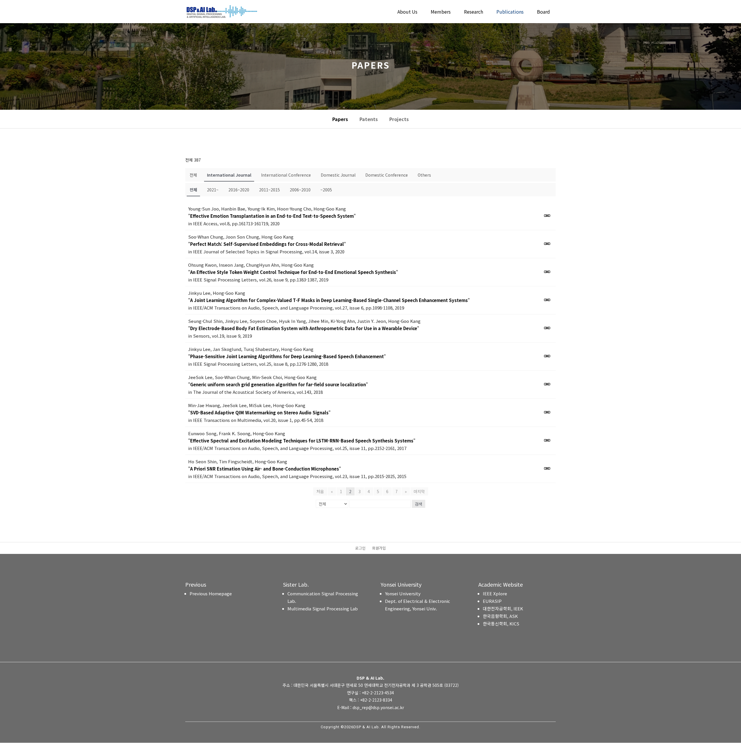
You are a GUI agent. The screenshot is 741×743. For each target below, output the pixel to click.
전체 (193, 175)
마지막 (419, 491)
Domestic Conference (386, 175)
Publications (510, 12)
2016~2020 (238, 190)
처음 (320, 491)
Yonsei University (403, 593)
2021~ (213, 190)
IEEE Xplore (495, 593)
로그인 (360, 548)
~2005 (326, 190)
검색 (418, 504)
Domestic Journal (338, 175)
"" (272, 216)
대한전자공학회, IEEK (503, 608)
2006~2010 (300, 190)
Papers (340, 119)
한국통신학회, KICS (501, 624)
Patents (369, 119)
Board (543, 12)
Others (424, 175)
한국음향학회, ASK (500, 616)
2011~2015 (269, 190)
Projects (399, 119)
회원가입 (379, 548)
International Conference (286, 175)
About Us (407, 12)
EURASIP (492, 601)
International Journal (229, 175)
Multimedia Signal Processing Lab (322, 608)
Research (473, 12)
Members (441, 12)
